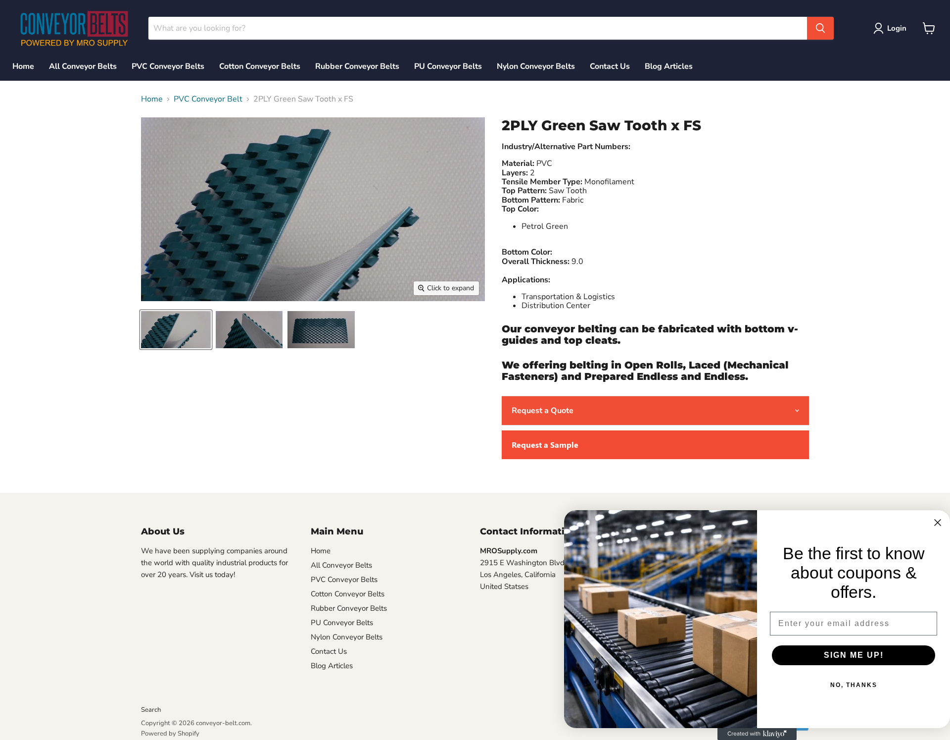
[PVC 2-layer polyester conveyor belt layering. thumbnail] (321, 329)
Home (23, 66)
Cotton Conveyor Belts (259, 66)
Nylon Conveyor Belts (536, 66)
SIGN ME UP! (854, 655)
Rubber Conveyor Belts (357, 66)
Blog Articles (669, 66)
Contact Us (610, 66)
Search (151, 709)
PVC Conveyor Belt (208, 99)
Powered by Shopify (170, 733)
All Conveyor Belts (83, 66)
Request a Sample (545, 444)
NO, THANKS (853, 685)
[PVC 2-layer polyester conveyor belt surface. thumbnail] (176, 329)
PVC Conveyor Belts (168, 66)
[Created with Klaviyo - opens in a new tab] (757, 734)
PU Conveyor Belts (448, 66)
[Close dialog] (937, 522)
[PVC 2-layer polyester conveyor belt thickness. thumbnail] (249, 329)
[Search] (820, 28)
